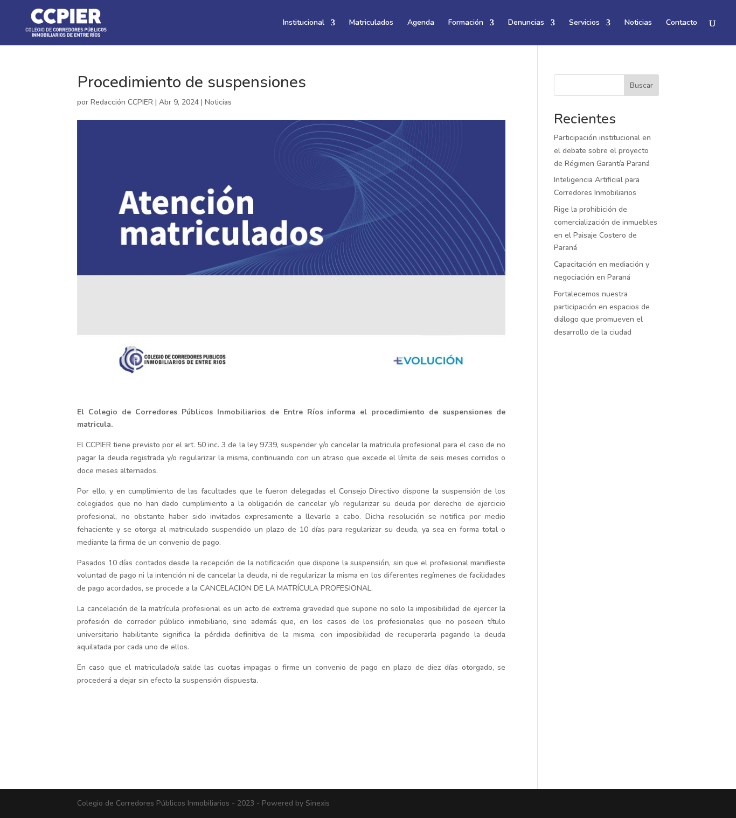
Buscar (641, 85)
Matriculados (371, 23)
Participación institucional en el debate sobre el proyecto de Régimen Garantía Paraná (602, 151)
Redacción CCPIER (122, 102)
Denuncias (526, 23)
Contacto (681, 23)
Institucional (303, 23)
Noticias (638, 23)
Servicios (584, 23)
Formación (465, 23)
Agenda (420, 23)
